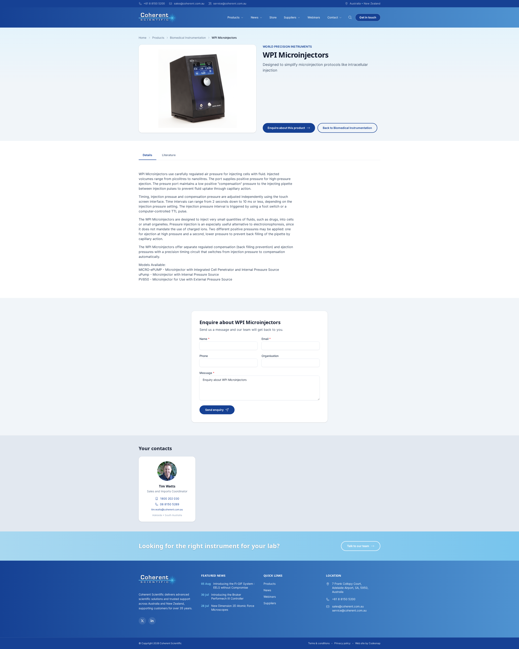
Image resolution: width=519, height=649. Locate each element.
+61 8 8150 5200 (343, 599)
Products (233, 17)
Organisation (270, 356)
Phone (203, 356)
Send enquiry (214, 409)
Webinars (314, 17)
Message (206, 373)
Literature (169, 155)
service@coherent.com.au (349, 610)
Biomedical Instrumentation (188, 37)
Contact (332, 17)
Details (147, 155)
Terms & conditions (319, 643)
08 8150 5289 (169, 504)
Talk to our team (358, 546)
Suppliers (290, 17)
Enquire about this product (286, 128)
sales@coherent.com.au (348, 606)
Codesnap (374, 643)
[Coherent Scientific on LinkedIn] (152, 620)
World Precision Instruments (287, 46)
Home (142, 37)
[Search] (350, 17)
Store (273, 17)
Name (204, 339)
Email (266, 339)
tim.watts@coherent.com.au (167, 509)
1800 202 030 (169, 498)
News (254, 17)
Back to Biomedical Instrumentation (347, 128)
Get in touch (367, 17)
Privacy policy (342, 643)
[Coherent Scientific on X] (142, 620)
